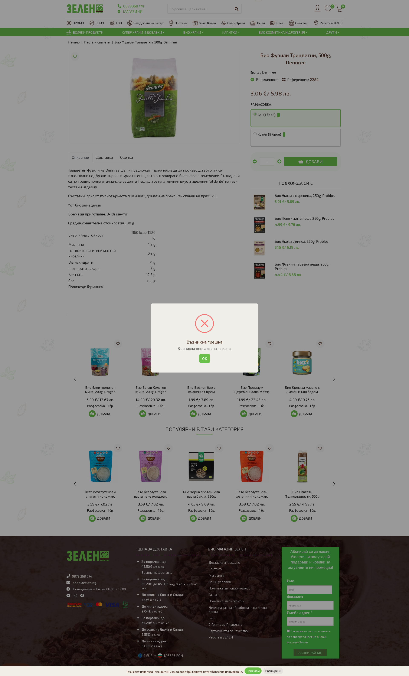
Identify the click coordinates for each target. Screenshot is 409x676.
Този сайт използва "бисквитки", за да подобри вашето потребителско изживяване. (184, 671)
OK (204, 358)
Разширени (273, 671)
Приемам (253, 671)
